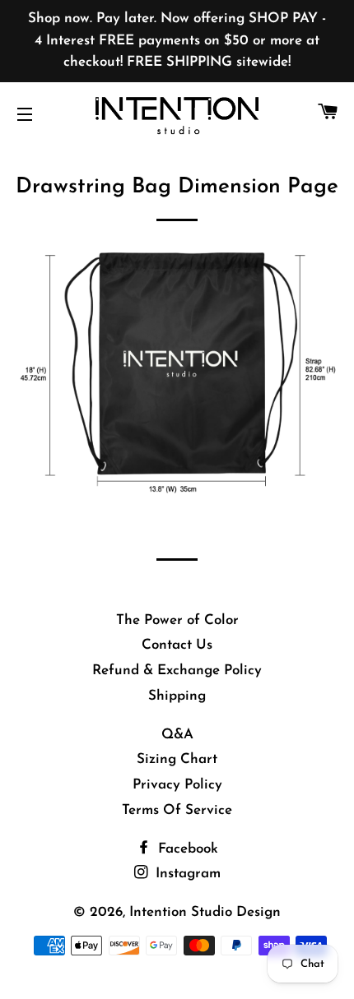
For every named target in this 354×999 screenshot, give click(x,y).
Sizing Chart (177, 759)
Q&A (177, 735)
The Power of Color (177, 620)
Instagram (186, 874)
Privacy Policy (177, 785)
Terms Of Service (177, 810)
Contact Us (177, 645)
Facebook (186, 849)
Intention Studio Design (205, 912)
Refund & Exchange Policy (177, 671)
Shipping (177, 696)
